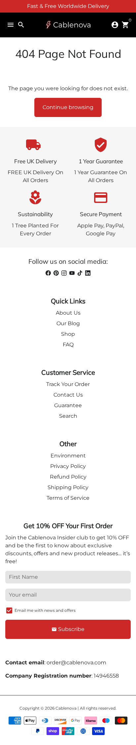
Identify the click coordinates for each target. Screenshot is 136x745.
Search (68, 416)
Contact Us (68, 395)
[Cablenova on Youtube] (72, 273)
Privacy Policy (68, 466)
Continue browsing (68, 107)
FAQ (68, 344)
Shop (68, 334)
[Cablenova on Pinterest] (56, 273)
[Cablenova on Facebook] (48, 273)
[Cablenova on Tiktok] (80, 273)
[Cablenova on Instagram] (64, 273)
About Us (68, 313)
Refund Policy (68, 477)
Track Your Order (68, 384)
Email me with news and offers (45, 610)
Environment (68, 455)
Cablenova (66, 708)
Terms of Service (68, 498)
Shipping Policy (68, 487)
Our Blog (68, 323)
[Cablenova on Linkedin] (87, 273)
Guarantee (68, 405)
